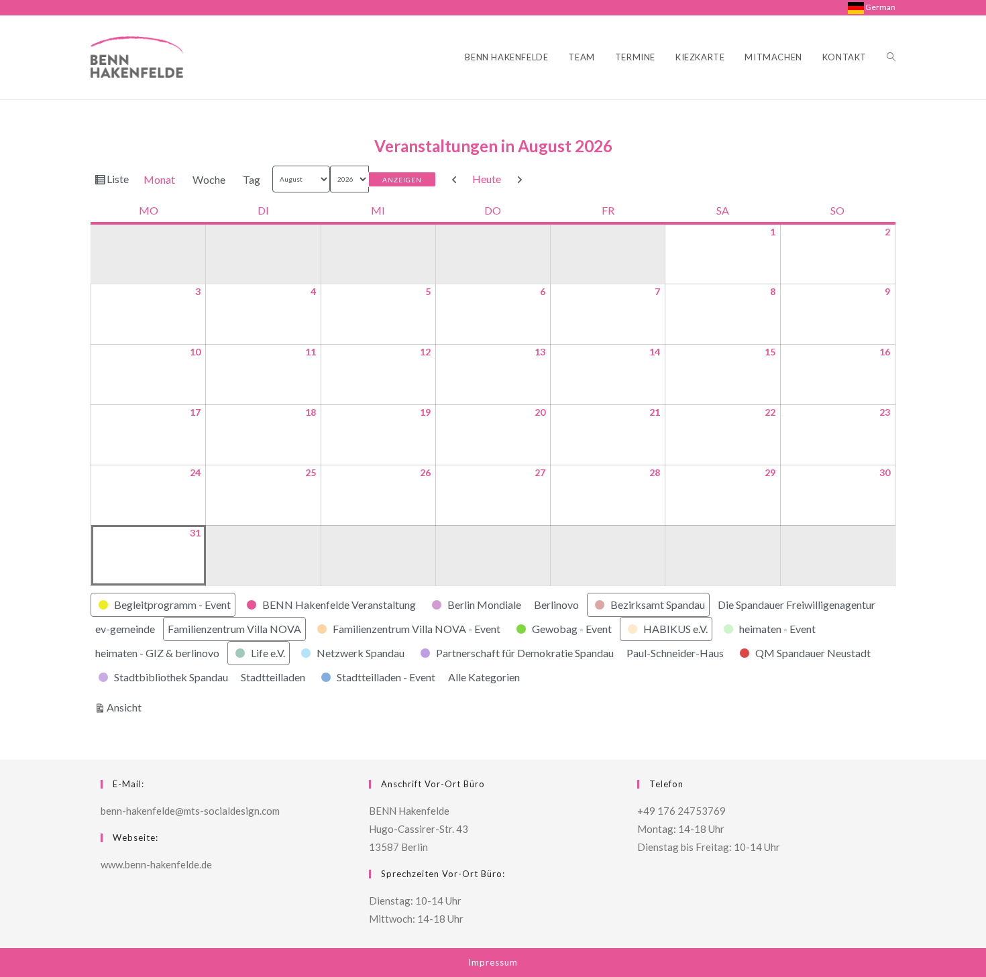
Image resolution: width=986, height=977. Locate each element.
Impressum (493, 962)
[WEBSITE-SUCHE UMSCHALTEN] (891, 57)
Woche (209, 179)
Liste (119, 182)
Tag (251, 179)
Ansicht (126, 706)
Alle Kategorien (484, 677)
